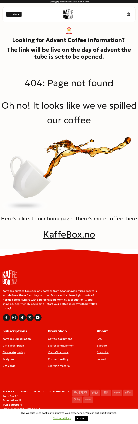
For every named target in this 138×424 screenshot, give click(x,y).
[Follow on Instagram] (14, 317)
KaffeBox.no (69, 234)
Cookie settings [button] (62, 418)
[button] (14, 14)
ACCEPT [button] (81, 418)
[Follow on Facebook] (6, 317)
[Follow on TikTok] (22, 317)
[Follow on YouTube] (38, 317)
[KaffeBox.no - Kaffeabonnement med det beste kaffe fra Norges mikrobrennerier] (68, 14)
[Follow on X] (30, 317)
